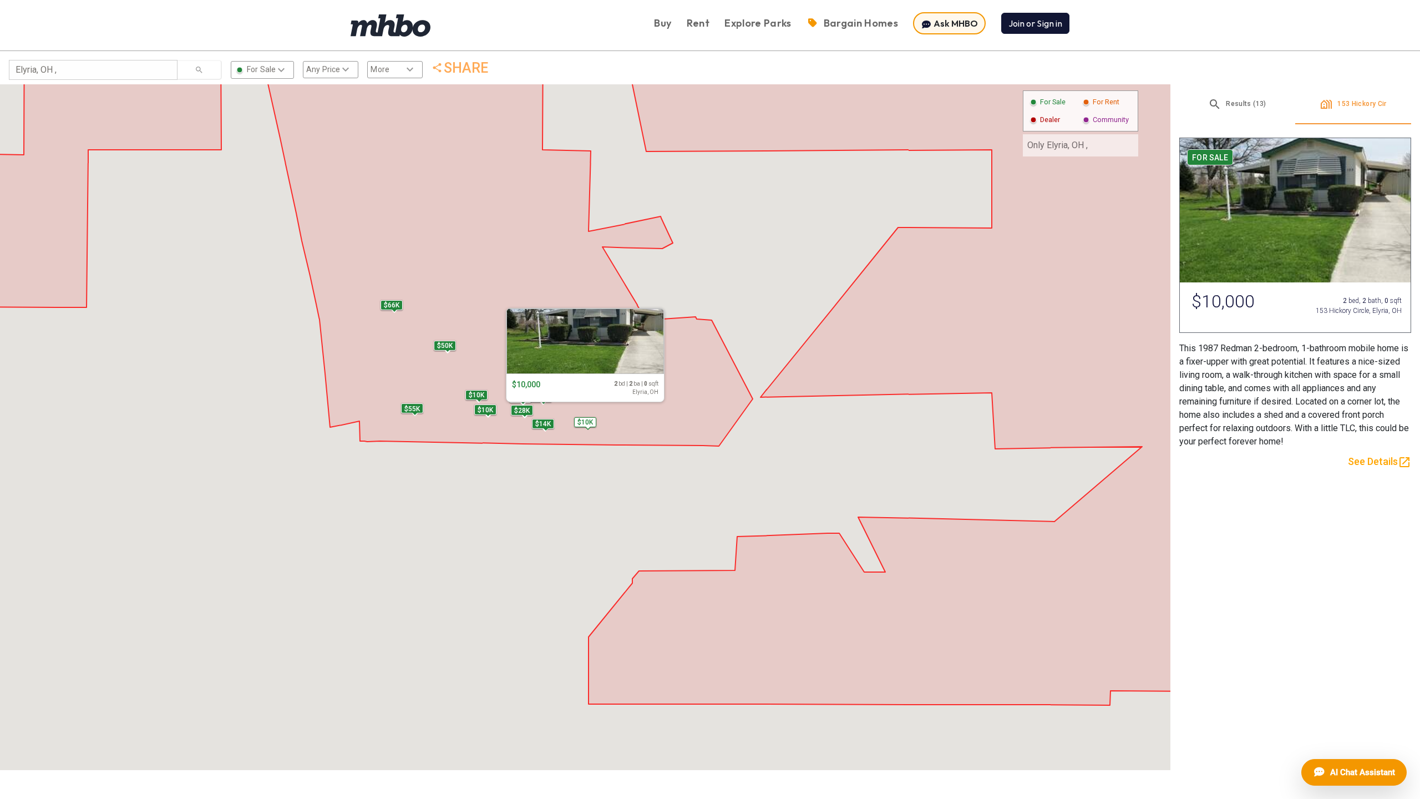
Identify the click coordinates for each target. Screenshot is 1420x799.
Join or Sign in (1035, 23)
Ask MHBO (955, 23)
